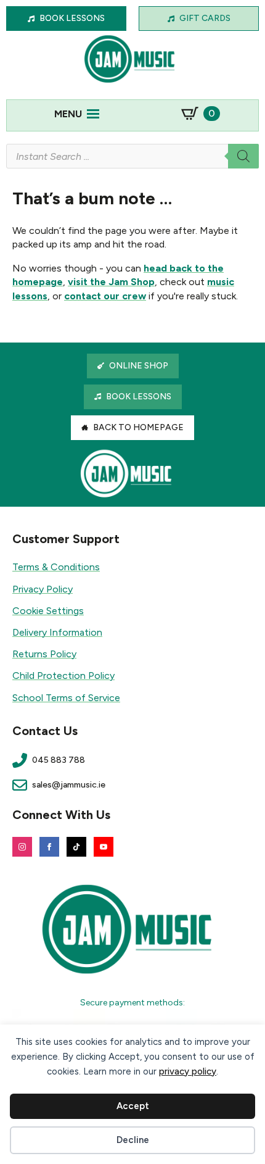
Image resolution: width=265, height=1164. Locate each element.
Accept (132, 1106)
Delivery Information (57, 632)
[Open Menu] (93, 113)
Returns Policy (44, 654)
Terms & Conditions (56, 567)
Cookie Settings (48, 611)
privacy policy (187, 1071)
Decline (132, 1139)
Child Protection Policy (63, 675)
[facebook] (49, 847)
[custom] (76, 847)
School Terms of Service (66, 698)
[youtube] (103, 847)
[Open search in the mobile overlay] (132, 156)
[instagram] (22, 847)
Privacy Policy (42, 589)
